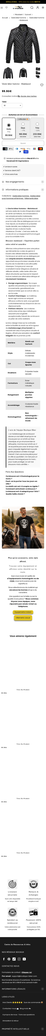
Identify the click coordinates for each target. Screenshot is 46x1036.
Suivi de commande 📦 (33, 1002)
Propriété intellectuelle (15, 1029)
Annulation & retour (11, 1020)
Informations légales (13, 989)
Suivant (28, 14)
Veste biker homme (20, 196)
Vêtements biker (31, 198)
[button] (42, 85)
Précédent (19, 14)
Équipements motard (23, 612)
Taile (4, 102)
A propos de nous (10, 1014)
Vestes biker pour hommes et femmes (21, 197)
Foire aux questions (27, 1014)
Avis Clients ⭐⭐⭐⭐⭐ (12, 1002)
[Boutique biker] (18, 7)
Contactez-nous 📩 (11, 1008)
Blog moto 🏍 (25, 1008)
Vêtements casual (23, 618)
